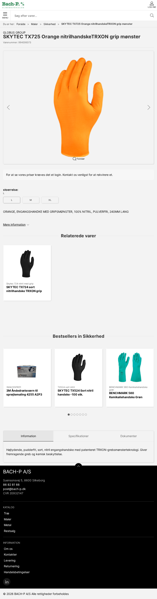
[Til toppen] (78, 467)
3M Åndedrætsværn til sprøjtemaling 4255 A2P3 (24, 392)
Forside (21, 24)
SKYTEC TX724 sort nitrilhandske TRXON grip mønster (24, 291)
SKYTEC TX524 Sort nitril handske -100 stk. (75, 392)
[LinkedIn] (6, 581)
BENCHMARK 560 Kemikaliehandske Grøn (125, 395)
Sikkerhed (50, 24)
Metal (7, 525)
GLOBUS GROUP (14, 32)
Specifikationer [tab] (78, 436)
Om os (8, 548)
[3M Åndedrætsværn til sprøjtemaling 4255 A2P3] (27, 367)
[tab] (69, 415)
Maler (34, 24)
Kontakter (10, 554)
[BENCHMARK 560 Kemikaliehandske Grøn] (130, 367)
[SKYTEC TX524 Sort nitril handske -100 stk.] (78, 367)
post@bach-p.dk (14, 489)
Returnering (11, 566)
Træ (6, 513)
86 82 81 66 (11, 484)
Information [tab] (28, 436)
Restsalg (9, 531)
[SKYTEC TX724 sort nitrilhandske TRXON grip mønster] (27, 263)
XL (49, 200)
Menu (5, 18)
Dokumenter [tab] (128, 436)
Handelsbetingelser (17, 572)
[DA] (13, 5)
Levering (10, 560)
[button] (78, 107)
